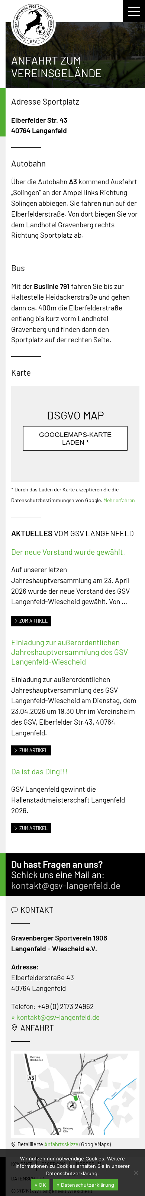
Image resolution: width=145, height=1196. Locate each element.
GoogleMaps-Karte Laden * (75, 438)
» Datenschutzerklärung (86, 1185)
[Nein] (135, 1172)
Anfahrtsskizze (61, 1144)
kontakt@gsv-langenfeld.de (65, 885)
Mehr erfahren (119, 500)
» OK (40, 1185)
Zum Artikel (33, 621)
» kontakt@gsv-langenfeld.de (55, 1017)
